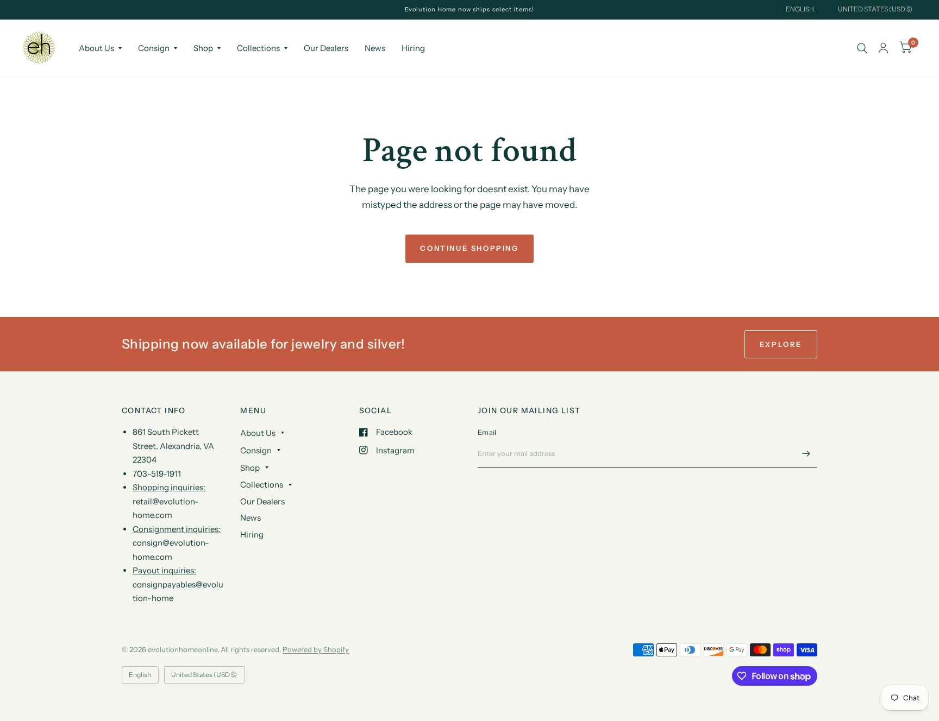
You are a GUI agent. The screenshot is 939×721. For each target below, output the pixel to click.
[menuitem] (100, 48)
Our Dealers (326, 48)
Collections (258, 48)
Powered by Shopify (316, 649)
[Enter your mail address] (806, 454)
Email (487, 432)
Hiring (413, 48)
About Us (96, 48)
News (375, 48)
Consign (154, 48)
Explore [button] (781, 344)
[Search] (862, 48)
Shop (203, 48)
